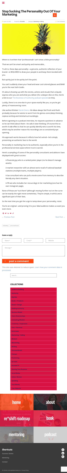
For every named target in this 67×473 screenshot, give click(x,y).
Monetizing (15, 343)
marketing (5, 225)
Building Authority (18, 308)
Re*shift (14, 362)
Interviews (15, 331)
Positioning (15, 358)
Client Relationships (18, 316)
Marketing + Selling (18, 335)
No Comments (61, 21)
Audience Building (18, 289)
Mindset (14, 339)
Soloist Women (17, 377)
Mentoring (5, 458)
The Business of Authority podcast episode (30, 98)
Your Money (16, 384)
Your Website (16, 388)
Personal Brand (17, 350)
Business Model (17, 312)
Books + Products (17, 301)
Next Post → (60, 217)
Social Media (16, 373)
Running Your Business (19, 369)
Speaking (15, 381)
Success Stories (7, 453)
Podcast (14, 354)
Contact (5, 462)
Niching (14, 346)
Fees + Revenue (17, 327)
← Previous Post (8, 217)
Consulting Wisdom (18, 320)
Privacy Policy (25, 470)
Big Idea (14, 297)
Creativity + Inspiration (19, 324)
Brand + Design (17, 305)
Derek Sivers (24, 110)
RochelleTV (15, 365)
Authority (15, 293)
